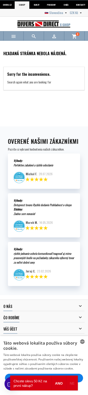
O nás (66, 4)
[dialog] (44, 365)
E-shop (22, 4)
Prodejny (51, 4)
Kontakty (80, 4)
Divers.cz (7, 4)
